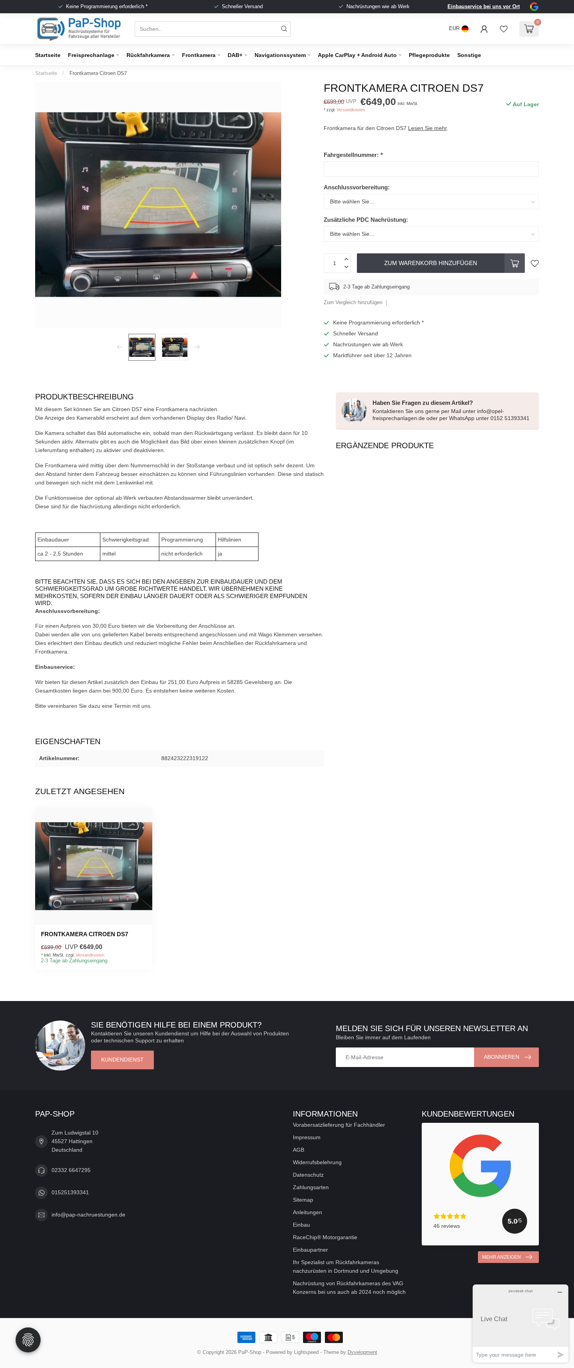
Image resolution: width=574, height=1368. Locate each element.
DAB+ (235, 55)
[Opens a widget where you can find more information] (520, 1323)
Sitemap (303, 1200)
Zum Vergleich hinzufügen (353, 302)
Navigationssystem (280, 55)
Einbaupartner (310, 1250)
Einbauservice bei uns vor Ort (483, 6)
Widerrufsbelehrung (317, 1162)
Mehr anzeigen (501, 1257)
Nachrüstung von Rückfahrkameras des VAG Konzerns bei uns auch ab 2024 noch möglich (349, 1287)
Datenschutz (308, 1175)
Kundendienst (122, 1059)
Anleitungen (307, 1212)
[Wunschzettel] (504, 29)
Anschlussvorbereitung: (357, 187)
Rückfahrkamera (148, 55)
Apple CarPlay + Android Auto (357, 55)
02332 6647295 (71, 1170)
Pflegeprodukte (429, 55)
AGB (298, 1150)
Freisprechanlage (91, 55)
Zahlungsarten (311, 1187)
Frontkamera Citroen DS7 (98, 73)
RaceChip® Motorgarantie (325, 1237)
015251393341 (70, 1192)
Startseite (48, 55)
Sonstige (469, 55)
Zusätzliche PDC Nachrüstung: (366, 219)
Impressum (307, 1137)
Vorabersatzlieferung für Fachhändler (339, 1125)
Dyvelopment (362, 1352)
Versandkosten (351, 109)
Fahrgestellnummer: (353, 154)
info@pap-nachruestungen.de (88, 1214)
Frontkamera (199, 55)
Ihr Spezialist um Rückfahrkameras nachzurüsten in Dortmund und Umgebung (345, 1266)
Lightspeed (306, 1352)
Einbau (301, 1225)
